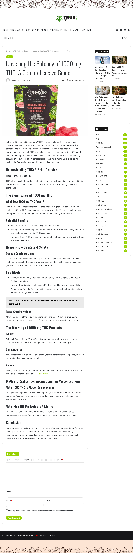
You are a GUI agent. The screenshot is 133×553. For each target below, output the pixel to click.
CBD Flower (101, 201)
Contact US (8, 38)
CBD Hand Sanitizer (104, 242)
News (75, 30)
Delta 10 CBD (101, 176)
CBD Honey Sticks (104, 209)
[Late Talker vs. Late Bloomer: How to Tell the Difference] (119, 90)
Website (50, 501)
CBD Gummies (56, 30)
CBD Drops (100, 230)
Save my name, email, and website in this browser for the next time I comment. (41, 510)
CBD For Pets (32, 30)
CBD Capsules (102, 234)
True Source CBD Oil (46, 535)
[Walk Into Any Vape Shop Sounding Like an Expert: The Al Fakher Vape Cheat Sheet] (102, 60)
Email (9, 501)
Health (67, 30)
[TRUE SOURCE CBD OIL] (66, 18)
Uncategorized (102, 226)
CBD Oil (44, 30)
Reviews (99, 217)
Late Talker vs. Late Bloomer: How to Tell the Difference (119, 101)
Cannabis (20, 30)
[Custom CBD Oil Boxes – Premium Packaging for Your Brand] (119, 60)
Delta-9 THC (101, 155)
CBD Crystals (101, 213)
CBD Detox (100, 251)
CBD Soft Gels (102, 246)
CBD (12, 30)
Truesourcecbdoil (103, 147)
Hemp (82, 30)
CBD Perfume (102, 184)
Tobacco (100, 197)
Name (9, 491)
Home (5, 30)
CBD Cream (101, 222)
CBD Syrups (101, 238)
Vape (89, 30)
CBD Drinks (101, 205)
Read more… (43, 374)
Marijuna (99, 164)
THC (16, 51)
